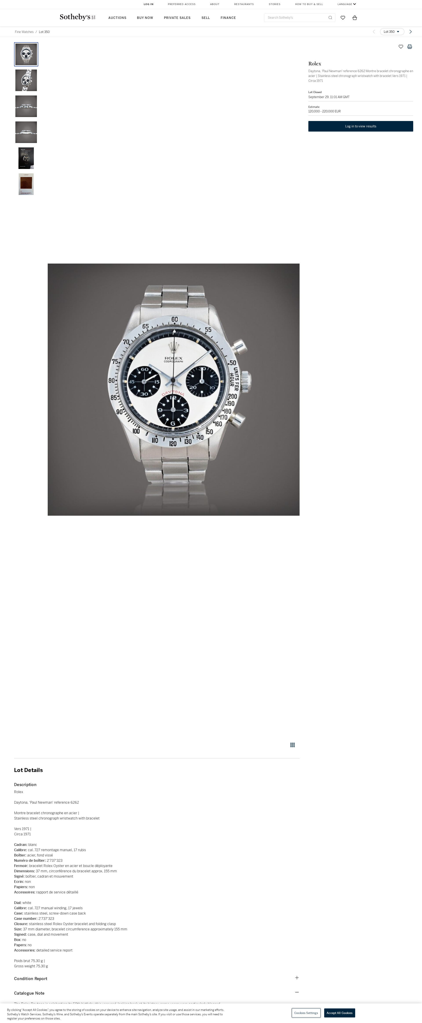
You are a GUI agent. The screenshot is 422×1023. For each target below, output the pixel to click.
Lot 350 (44, 32)
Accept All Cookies (340, 1013)
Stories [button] (274, 4)
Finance (228, 18)
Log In (149, 4)
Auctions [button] (117, 18)
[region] (211, 1013)
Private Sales (177, 18)
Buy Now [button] (145, 18)
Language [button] (345, 4)
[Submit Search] (330, 17)
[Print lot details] (409, 46)
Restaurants (244, 4)
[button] (174, 389)
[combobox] (299, 17)
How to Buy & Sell (309, 4)
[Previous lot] (373, 31)
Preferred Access (182, 4)
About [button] (215, 4)
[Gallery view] (292, 745)
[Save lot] (400, 46)
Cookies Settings (306, 1013)
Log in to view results (361, 126)
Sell (206, 18)
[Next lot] (410, 31)
